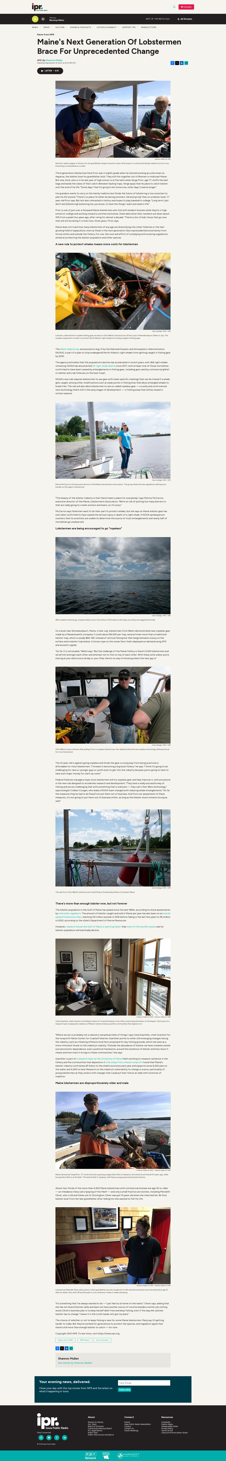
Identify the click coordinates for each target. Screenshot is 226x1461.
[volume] (43, 19)
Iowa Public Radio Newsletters (137, 1424)
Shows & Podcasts (80, 27)
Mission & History (95, 1422)
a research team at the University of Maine (99, 1058)
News (35, 27)
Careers (127, 1426)
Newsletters (148, 27)
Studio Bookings (131, 1430)
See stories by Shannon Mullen (75, 1362)
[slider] (47, 19)
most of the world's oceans (141, 926)
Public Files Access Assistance (101, 1434)
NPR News (84, 1340)
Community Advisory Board (100, 1428)
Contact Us (129, 1428)
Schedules (165, 1422)
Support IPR (128, 27)
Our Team (92, 1424)
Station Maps (167, 1424)
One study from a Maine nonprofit (124, 1062)
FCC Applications (95, 1430)
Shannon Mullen (54, 60)
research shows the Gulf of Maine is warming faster (93, 926)
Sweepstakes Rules (169, 1426)
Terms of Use (167, 1430)
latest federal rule (69, 349)
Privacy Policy (167, 1428)
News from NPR (45, 34)
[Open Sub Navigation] (40, 27)
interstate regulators (70, 913)
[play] (35, 19)
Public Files (93, 1432)
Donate (187, 7)
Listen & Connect (107, 27)
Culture (60, 27)
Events (127, 1422)
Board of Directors (96, 1426)
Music (47, 27)
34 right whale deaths (104, 365)
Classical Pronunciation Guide (174, 1432)
